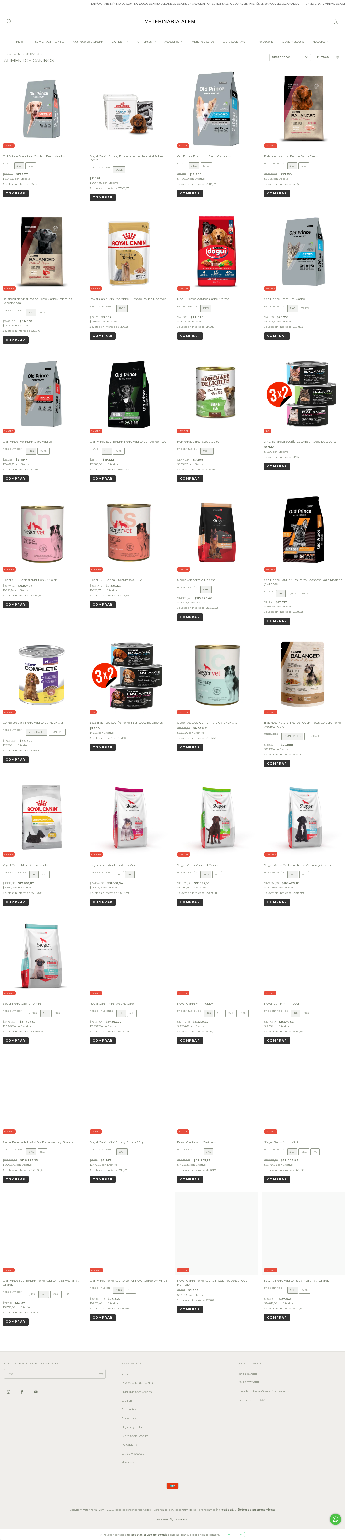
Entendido (234, 1534)
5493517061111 (249, 1382)
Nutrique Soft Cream (88, 41)
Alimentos (144, 41)
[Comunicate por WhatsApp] (335, 1519)
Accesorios (172, 41)
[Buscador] (8, 22)
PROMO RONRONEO (47, 41)
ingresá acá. (225, 1509)
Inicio (19, 41)
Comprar (16, 193)
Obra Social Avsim (236, 41)
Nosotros (319, 41)
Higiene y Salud (203, 41)
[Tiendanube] (172, 1520)
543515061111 (248, 1373)
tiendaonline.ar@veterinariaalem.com (267, 1391)
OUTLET (118, 41)
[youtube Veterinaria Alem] (35, 1392)
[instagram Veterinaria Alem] (9, 1392)
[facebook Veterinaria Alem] (22, 1392)
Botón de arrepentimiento (257, 1509)
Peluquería (266, 41)
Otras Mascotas (293, 41)
